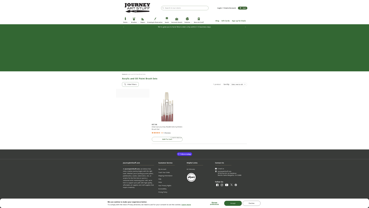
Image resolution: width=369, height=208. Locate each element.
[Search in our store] (163, 8)
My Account (162, 169)
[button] (242, 8)
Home (124, 74)
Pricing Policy (162, 192)
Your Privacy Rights (164, 185)
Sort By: (226, 84)
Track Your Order (164, 172)
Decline (251, 203)
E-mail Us (221, 169)
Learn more (186, 205)
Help (159, 179)
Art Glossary (191, 169)
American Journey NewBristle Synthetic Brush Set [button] (167, 128)
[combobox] (185, 8)
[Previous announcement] (124, 27)
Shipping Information (165, 176)
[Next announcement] (245, 27)
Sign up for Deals (239, 21)
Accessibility (162, 189)
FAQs (160, 182)
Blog (217, 21)
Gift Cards (225, 21)
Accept (233, 203)
